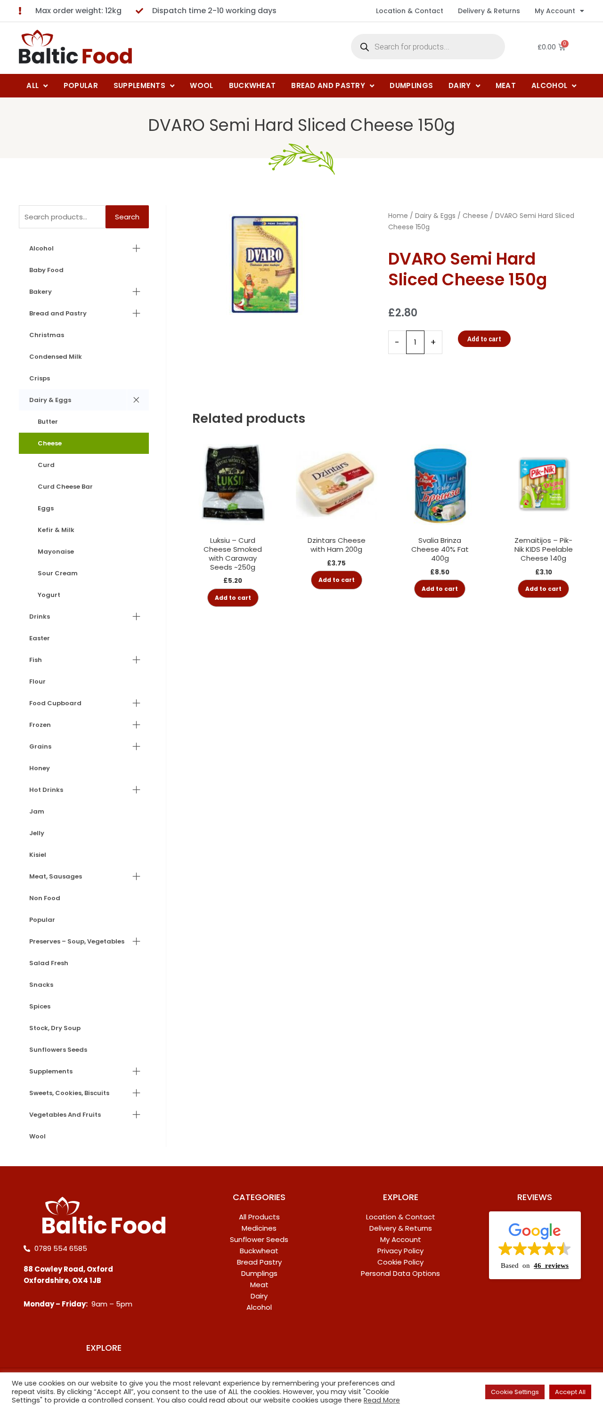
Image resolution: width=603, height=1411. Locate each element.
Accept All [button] (570, 1391)
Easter (39, 638)
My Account (555, 11)
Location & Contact (409, 11)
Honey (39, 768)
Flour (37, 681)
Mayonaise (56, 551)
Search (127, 217)
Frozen (40, 724)
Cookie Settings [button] (515, 1391)
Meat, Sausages (55, 876)
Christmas (46, 335)
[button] (535, 1245)
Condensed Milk (55, 356)
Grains (40, 746)
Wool (37, 1136)
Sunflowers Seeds (58, 1049)
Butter (48, 421)
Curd (46, 464)
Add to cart (484, 339)
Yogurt (49, 594)
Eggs (46, 508)
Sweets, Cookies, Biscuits (69, 1092)
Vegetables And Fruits (65, 1114)
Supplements (51, 1071)
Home (398, 215)
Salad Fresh (48, 963)
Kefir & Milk (56, 529)
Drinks (39, 616)
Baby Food (46, 270)
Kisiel (37, 854)
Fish (35, 659)
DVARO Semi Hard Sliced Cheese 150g (301, 125)
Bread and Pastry (58, 313)
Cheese (50, 443)
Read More (382, 1400)
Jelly (36, 833)
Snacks (41, 984)
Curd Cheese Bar (65, 486)
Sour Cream (58, 573)
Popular (42, 919)
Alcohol (41, 248)
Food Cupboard (55, 703)
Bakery (40, 291)
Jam (36, 811)
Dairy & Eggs (50, 399)
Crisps (39, 378)
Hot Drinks (46, 789)
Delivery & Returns (489, 11)
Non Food (44, 898)
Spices (39, 1006)
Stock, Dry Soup (55, 1028)
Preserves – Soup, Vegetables (76, 941)
